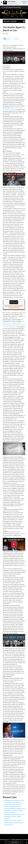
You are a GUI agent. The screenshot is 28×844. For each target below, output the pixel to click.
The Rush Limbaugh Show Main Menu (12, 7)
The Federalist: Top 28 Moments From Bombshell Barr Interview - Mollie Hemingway (13, 816)
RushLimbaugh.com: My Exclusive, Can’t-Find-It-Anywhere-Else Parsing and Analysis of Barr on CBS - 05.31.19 (14, 802)
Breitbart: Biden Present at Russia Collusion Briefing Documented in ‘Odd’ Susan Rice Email (13, 822)
